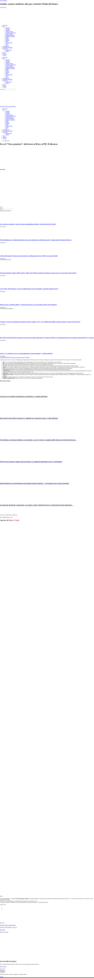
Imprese (7, 39)
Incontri (7, 51)
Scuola (7, 43)
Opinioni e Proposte (10, 35)
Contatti (4, 55)
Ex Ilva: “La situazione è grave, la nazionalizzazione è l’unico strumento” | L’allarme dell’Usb (26, 353)
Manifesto (8, 27)
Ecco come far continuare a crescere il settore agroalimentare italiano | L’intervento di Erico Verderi (28, 224)
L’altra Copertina (9, 34)
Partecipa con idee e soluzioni (9, 909)
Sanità (7, 41)
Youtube (4, 53)
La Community (6, 46)
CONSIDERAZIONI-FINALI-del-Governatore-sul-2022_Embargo (15, 357)
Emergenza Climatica (10, 36)
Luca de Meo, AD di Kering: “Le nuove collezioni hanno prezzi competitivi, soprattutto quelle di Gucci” (29, 289)
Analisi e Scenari (9, 31)
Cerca (1, 89)
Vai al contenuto (3, 0)
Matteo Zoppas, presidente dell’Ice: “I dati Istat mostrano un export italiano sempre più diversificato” (28, 304)
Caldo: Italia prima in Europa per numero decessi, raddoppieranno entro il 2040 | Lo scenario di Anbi (29, 256)
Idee (4, 26)
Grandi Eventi (9, 50)
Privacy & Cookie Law (8, 907)
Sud (6, 45)
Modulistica (5, 908)
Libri (4, 52)
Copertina (8, 30)
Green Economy (9, 42)
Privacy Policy (3, 966)
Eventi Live (5, 48)
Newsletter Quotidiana (8, 47)
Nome (1, 969)
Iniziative (7, 40)
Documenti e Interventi (10, 32)
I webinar (8, 29)
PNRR (7, 37)
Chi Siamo (5, 25)
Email (1, 970)
